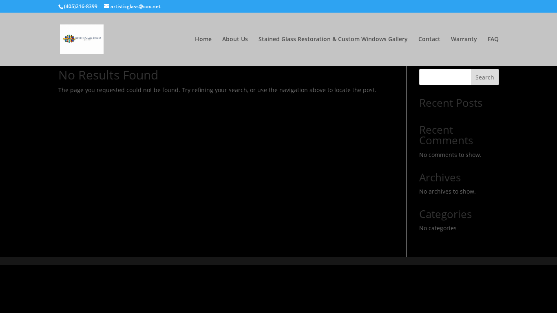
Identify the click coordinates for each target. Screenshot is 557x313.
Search (484, 77)
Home (203, 39)
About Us (235, 39)
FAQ (493, 39)
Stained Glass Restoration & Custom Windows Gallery (333, 39)
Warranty (464, 39)
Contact (429, 39)
